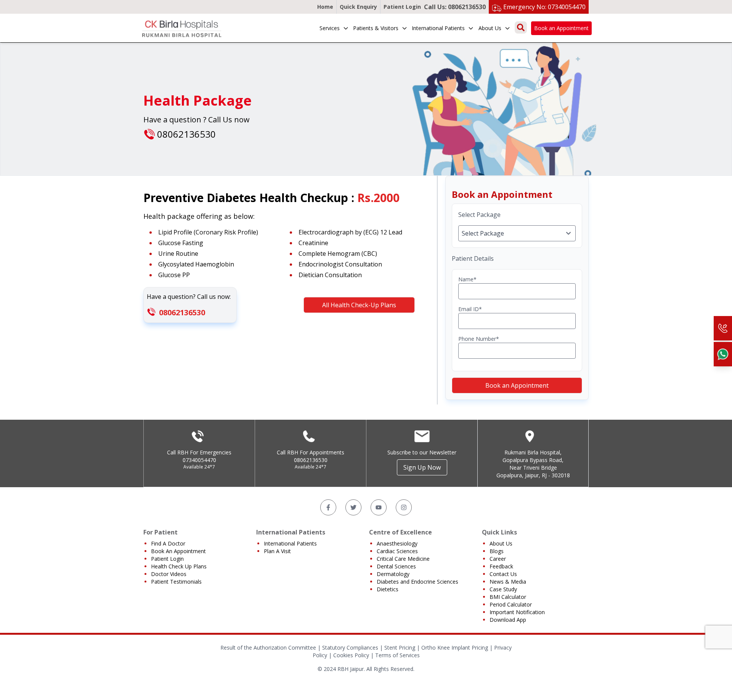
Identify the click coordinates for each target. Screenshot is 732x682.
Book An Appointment (178, 551)
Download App (508, 619)
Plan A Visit (277, 551)
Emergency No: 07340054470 (544, 7)
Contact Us (503, 574)
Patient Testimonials (176, 581)
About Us (489, 28)
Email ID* (470, 309)
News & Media (508, 581)
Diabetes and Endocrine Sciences (417, 581)
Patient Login (402, 6)
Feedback (501, 566)
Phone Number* (478, 338)
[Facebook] (328, 507)
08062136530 (182, 312)
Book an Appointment (561, 28)
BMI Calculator (508, 596)
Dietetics (387, 589)
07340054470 (199, 460)
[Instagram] (404, 507)
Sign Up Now (422, 467)
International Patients (438, 28)
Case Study (503, 589)
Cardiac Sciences (397, 551)
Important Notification (517, 612)
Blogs (497, 551)
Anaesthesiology (397, 543)
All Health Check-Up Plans (359, 305)
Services (329, 28)
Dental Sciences (396, 566)
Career (498, 558)
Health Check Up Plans (179, 566)
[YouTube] (379, 507)
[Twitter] (353, 507)
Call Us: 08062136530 (455, 7)
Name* (467, 279)
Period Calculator (511, 604)
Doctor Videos (168, 574)
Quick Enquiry (358, 6)
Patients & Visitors (375, 28)
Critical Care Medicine (403, 558)
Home (325, 6)
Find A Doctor (168, 543)
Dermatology (393, 574)
